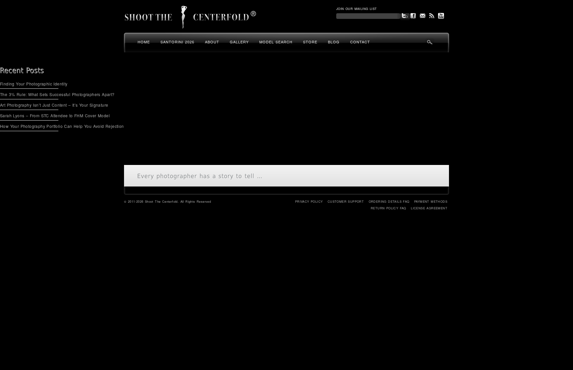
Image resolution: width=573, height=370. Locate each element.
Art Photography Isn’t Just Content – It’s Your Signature (54, 105)
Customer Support (346, 201)
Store (310, 41)
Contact (360, 41)
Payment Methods (430, 201)
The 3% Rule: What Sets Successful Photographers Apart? (57, 94)
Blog (334, 41)
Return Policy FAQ (388, 208)
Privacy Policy (309, 201)
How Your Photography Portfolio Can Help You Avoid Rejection (62, 126)
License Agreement (429, 208)
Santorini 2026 (177, 41)
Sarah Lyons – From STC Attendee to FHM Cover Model (55, 115)
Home (144, 41)
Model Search (275, 41)
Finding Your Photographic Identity (34, 83)
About (212, 41)
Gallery (239, 41)
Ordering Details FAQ (389, 201)
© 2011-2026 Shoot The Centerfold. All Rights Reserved (167, 201)
